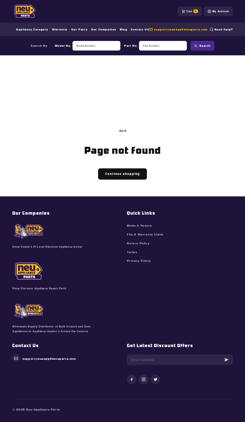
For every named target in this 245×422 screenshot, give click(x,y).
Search (205, 45)
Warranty (59, 29)
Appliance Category (32, 29)
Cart (191, 11)
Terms (132, 252)
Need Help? (223, 29)
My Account (220, 11)
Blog (123, 29)
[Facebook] (131, 380)
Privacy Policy (139, 260)
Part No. (131, 45)
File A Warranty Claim (145, 234)
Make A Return (139, 225)
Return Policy (138, 243)
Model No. (63, 45)
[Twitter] (155, 380)
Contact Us (140, 29)
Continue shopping (122, 174)
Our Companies (103, 29)
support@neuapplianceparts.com (180, 29)
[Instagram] (143, 380)
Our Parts (79, 29)
